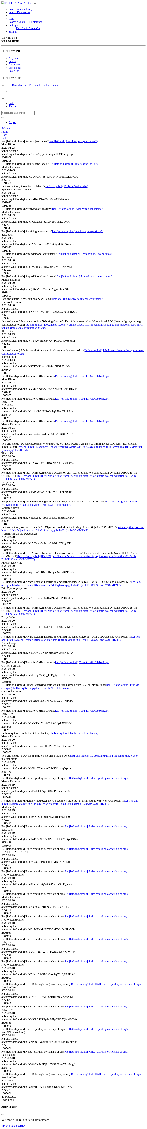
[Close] (2, 1114)
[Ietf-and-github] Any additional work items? (77, 298)
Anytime (13, 58)
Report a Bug (19, 84)
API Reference (33, 21)
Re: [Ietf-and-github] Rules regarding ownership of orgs (96, 778)
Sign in (13, 31)
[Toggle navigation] (35, 3)
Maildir (13, 1125)
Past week (14, 64)
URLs (21, 1125)
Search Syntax (17, 21)
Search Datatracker (19, 12)
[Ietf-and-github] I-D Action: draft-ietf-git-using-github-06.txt (104, 755)
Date (11, 103)
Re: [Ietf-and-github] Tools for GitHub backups (82, 376)
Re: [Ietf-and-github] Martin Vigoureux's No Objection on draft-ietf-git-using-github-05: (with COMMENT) (70, 802)
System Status (50, 84)
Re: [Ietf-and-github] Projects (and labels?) (73, 141)
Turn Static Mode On (28, 28)
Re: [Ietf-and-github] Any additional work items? (84, 253)
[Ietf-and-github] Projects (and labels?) (66, 186)
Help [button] (11, 18)
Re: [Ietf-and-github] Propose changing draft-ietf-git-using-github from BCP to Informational (70, 503)
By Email (34, 84)
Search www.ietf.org (20, 9)
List (3, 138)
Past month (15, 67)
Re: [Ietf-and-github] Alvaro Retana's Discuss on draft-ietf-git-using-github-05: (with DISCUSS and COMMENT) (71, 583)
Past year (14, 70)
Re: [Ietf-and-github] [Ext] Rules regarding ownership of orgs (106, 984)
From (4, 131)
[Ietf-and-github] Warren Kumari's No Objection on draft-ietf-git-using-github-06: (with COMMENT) (72, 529)
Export (12, 122)
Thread (13, 106)
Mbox (4, 1125)
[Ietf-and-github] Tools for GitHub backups (74, 733)
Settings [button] (13, 25)
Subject (5, 128)
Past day (13, 61)
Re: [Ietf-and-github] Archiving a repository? (77, 208)
